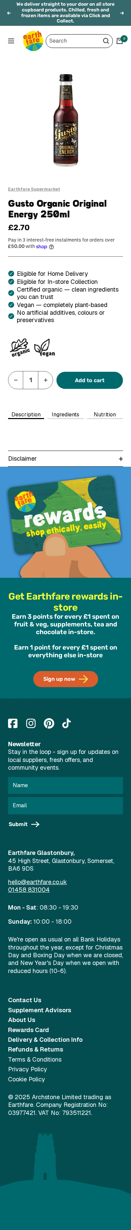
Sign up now (59, 679)
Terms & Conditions (34, 1059)
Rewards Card (28, 1030)
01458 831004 (29, 889)
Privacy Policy (27, 1069)
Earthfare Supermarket (34, 189)
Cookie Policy (26, 1079)
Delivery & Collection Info (45, 1039)
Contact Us (24, 1000)
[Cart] (119, 41)
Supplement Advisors (39, 1010)
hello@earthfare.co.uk (37, 882)
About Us (21, 1020)
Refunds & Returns (35, 1049)
